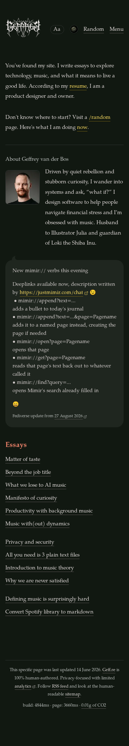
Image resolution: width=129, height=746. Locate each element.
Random (93, 29)
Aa (57, 29)
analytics (23, 686)
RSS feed (60, 686)
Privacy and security (29, 542)
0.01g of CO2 (93, 705)
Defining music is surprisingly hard (47, 599)
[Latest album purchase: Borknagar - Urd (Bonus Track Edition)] (73, 29)
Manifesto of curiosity (31, 498)
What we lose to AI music (35, 485)
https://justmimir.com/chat (51, 292)
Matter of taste (22, 459)
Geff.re (108, 670)
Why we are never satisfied (37, 581)
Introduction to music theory (39, 568)
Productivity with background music (49, 511)
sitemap (72, 694)
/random (99, 117)
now (82, 127)
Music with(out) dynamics (37, 524)
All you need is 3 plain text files (42, 555)
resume (78, 86)
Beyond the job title (28, 472)
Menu (117, 29)
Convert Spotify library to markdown (49, 612)
